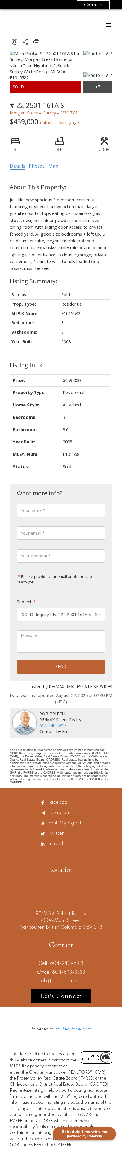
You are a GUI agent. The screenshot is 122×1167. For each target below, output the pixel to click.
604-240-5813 (53, 725)
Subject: (25, 601)
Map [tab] (53, 166)
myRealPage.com (73, 1029)
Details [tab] (17, 166)
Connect (93, 4)
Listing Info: (26, 365)
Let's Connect (61, 996)
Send (61, 666)
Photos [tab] (37, 166)
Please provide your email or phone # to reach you (54, 579)
